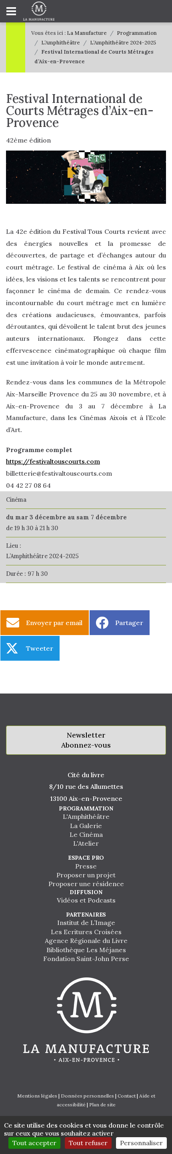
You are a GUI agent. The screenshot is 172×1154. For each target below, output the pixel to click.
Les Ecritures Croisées (86, 932)
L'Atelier (86, 843)
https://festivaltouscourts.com (53, 461)
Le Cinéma (86, 834)
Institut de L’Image (86, 923)
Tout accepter (34, 1143)
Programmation (137, 33)
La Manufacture (87, 33)
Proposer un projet (86, 875)
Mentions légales (37, 1096)
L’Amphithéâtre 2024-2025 (123, 42)
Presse (86, 866)
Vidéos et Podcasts (86, 900)
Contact (127, 1096)
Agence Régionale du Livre (86, 941)
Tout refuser (88, 1143)
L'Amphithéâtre (86, 816)
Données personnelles (87, 1096)
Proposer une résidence (86, 884)
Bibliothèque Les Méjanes (86, 950)
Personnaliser (141, 1143)
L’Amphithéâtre (60, 42)
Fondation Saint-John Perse (86, 959)
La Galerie (86, 826)
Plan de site (102, 1105)
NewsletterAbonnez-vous (86, 740)
